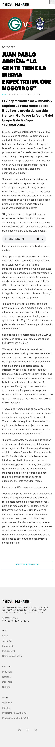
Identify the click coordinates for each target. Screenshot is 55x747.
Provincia (7, 671)
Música (6, 707)
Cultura (6, 687)
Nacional (6, 676)
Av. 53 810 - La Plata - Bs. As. (16, 621)
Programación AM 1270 (14, 712)
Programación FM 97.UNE (15, 718)
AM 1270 (6, 640)
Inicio (5, 635)
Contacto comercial (12, 655)
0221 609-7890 (11, 618)
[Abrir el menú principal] (52, 2)
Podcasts (7, 702)
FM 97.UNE (7, 645)
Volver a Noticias (28, 564)
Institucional (8, 651)
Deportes (7, 681)
